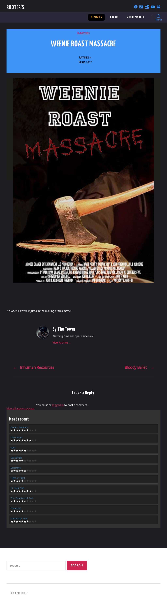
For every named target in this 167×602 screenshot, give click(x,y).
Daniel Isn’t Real (19, 518)
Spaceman (16, 457)
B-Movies (96, 17)
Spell (13, 447)
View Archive (62, 342)
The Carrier (16, 437)
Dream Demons (19, 427)
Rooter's (15, 7)
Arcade (114, 17)
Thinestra (16, 508)
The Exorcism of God (22, 498)
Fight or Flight (18, 477)
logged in (58, 405)
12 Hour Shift (17, 488)
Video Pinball (135, 17)
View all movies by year (21, 408)
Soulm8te (16, 467)
